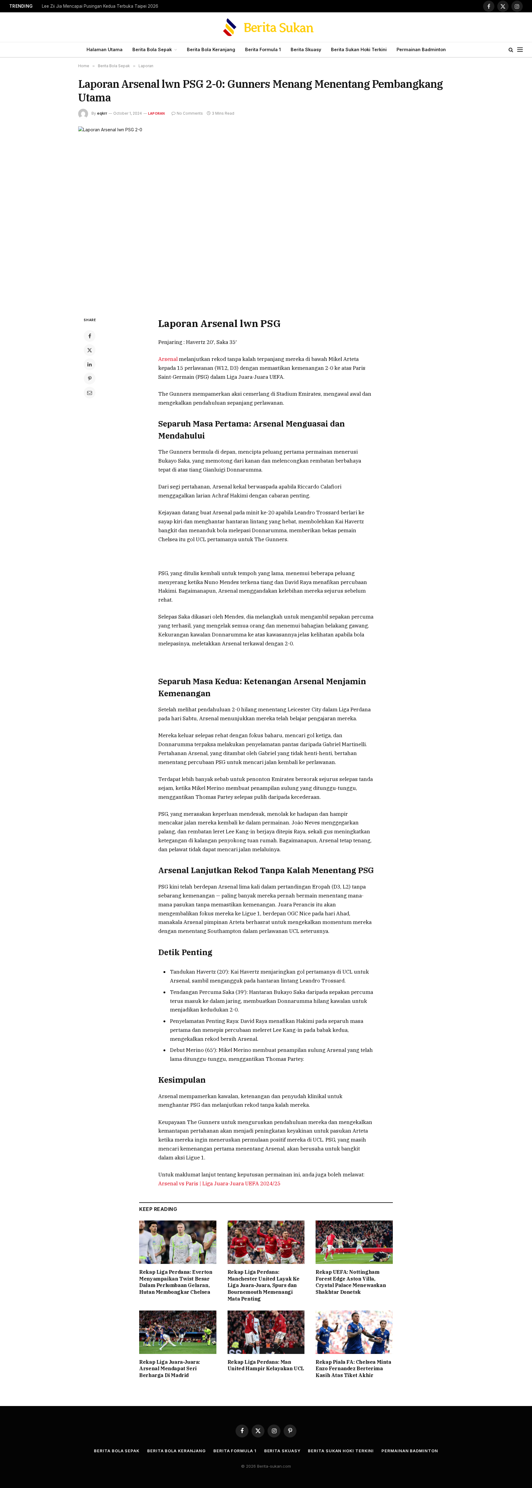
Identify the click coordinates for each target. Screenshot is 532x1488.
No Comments (190, 113)
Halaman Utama (105, 49)
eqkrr (102, 113)
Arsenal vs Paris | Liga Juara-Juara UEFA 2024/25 (219, 1183)
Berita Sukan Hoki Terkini (359, 49)
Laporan (156, 113)
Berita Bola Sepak (152, 49)
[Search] (510, 50)
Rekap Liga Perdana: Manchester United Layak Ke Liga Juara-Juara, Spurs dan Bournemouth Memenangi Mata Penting (264, 1285)
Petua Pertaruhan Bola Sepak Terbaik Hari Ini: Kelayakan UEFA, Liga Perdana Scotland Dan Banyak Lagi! (119, 6)
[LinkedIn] (89, 364)
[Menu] (520, 50)
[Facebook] (89, 336)
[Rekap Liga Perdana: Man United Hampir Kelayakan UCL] (266, 1332)
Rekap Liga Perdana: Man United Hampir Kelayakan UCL (266, 1365)
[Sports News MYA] (266, 27)
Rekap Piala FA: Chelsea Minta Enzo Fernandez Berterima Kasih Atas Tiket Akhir (353, 1369)
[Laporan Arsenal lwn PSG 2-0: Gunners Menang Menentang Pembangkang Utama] (266, 216)
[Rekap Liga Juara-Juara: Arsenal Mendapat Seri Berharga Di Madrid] (177, 1332)
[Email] (89, 393)
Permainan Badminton (421, 49)
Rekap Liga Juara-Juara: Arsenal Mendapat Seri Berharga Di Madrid (169, 1369)
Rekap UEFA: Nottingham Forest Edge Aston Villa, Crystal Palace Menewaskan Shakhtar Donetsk (351, 1282)
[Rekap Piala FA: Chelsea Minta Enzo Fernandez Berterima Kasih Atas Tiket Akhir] (354, 1332)
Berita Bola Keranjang (211, 49)
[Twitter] (89, 350)
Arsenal (168, 359)
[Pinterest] (89, 378)
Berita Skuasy (306, 49)
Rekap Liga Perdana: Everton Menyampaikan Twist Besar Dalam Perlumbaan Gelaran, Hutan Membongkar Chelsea (175, 1282)
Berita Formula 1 (263, 49)
